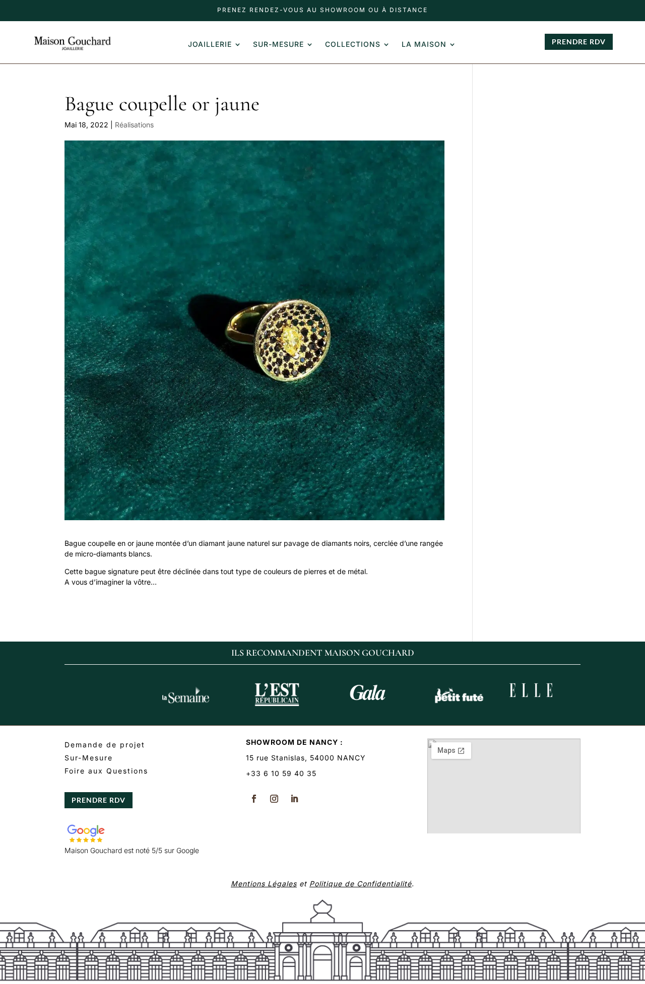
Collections (352, 44)
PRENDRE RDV (579, 41)
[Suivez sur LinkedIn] (294, 799)
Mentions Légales (264, 883)
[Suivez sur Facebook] (254, 799)
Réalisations (134, 124)
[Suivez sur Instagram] (274, 799)
